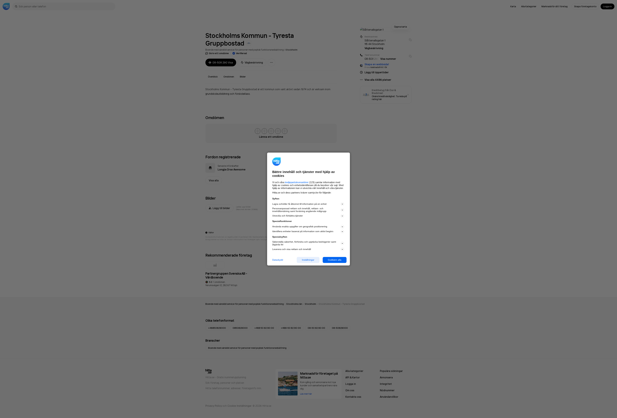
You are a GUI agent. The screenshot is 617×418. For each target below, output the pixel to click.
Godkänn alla (334, 260)
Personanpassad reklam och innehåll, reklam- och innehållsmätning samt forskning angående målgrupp (299, 210)
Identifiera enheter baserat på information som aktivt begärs (302, 231)
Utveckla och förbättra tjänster (287, 216)
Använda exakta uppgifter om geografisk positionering (299, 226)
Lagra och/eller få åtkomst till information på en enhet (299, 204)
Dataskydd (277, 260)
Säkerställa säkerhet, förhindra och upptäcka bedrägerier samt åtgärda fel (304, 243)
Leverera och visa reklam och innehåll (291, 249)
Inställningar (308, 260)
